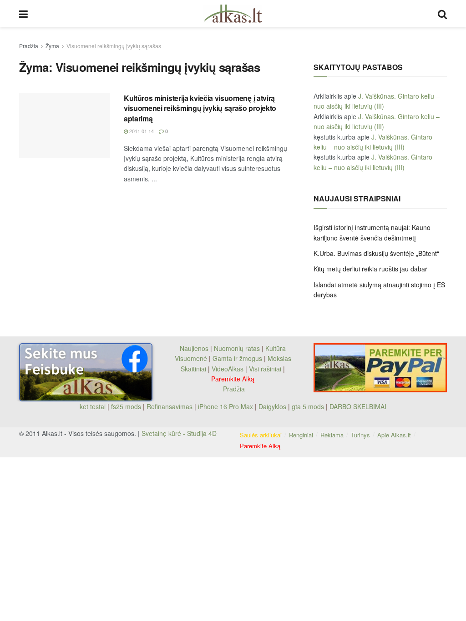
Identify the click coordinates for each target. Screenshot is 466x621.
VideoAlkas (227, 368)
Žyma (52, 46)
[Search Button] (442, 13)
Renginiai (301, 435)
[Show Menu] (23, 13)
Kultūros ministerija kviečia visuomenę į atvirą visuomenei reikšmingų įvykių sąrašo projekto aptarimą (200, 108)
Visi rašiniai (265, 368)
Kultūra (275, 348)
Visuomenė (191, 358)
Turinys (360, 435)
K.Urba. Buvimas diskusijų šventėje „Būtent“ (376, 253)
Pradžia (28, 46)
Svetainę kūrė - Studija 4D (179, 433)
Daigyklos (272, 406)
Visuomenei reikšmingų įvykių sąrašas (113, 46)
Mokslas (279, 358)
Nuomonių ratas (237, 348)
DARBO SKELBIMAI (357, 406)
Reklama (332, 435)
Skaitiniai (193, 368)
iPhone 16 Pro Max (225, 406)
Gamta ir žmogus (237, 358)
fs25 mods (126, 406)
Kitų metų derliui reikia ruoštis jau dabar (370, 268)
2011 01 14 (141, 131)
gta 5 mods (309, 406)
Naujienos (194, 348)
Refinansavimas (169, 406)
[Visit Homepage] (232, 14)
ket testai (93, 406)
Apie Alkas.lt (394, 435)
